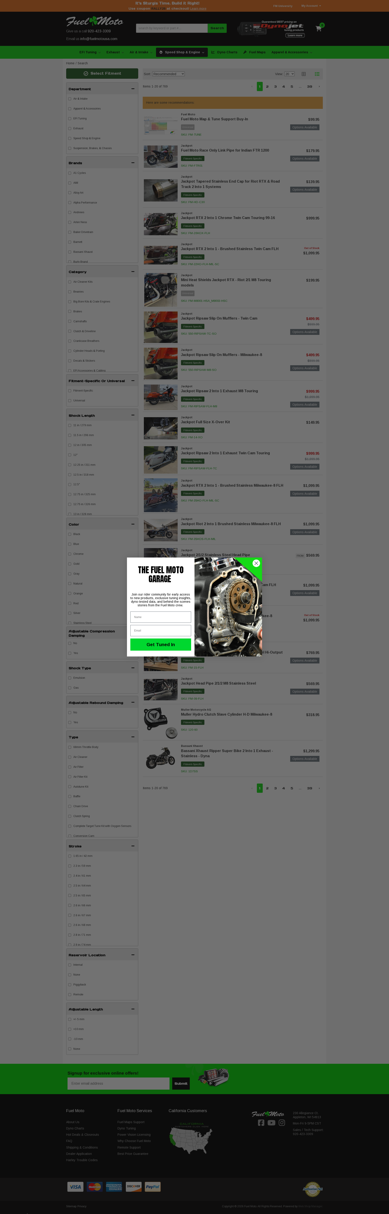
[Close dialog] (256, 563)
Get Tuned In (161, 644)
